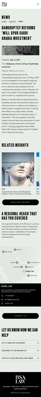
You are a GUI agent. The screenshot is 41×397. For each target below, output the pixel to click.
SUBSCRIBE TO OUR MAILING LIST (14, 350)
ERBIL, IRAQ (16, 249)
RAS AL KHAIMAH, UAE (31, 261)
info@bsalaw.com (11, 299)
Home (4, 21)
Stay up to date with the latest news (17, 358)
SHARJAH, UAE (28, 266)
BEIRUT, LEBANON (6, 251)
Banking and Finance (16, 71)
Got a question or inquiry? (13, 343)
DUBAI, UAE (24, 270)
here (21, 132)
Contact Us (20, 316)
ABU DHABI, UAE (16, 266)
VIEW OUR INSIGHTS (20, 202)
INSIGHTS (12, 21)
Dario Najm (15, 126)
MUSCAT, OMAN (30, 274)
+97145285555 (9, 296)
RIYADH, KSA (12, 262)
